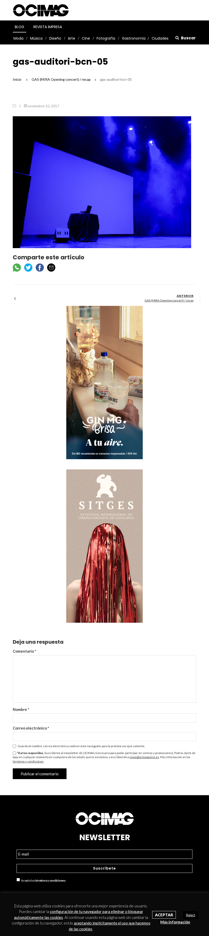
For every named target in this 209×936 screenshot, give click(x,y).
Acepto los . (43, 880)
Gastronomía (134, 38)
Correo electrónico (31, 728)
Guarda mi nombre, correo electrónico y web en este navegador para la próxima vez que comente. (81, 746)
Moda (18, 38)
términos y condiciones (28, 761)
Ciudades (160, 38)
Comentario (24, 651)
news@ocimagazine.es (144, 757)
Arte (71, 38)
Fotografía (106, 38)
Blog (19, 26)
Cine (86, 38)
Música (36, 38)
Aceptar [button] (164, 914)
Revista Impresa (47, 26)
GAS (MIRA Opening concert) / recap (169, 300)
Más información (175, 922)
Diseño (55, 38)
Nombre (21, 709)
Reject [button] (190, 915)
